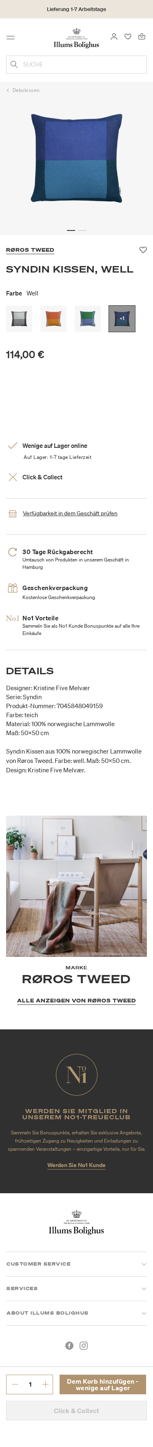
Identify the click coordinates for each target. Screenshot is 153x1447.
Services (22, 1288)
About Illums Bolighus (48, 1313)
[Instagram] (84, 1346)
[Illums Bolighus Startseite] (76, 37)
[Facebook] (69, 1346)
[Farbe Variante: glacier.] (88, 319)
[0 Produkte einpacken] (141, 36)
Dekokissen (26, 90)
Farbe (22, 293)
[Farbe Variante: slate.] (19, 319)
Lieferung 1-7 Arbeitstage (76, 9)
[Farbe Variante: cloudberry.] (53, 319)
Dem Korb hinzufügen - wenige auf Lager (103, 1384)
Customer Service (39, 1264)
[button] (71, 230)
